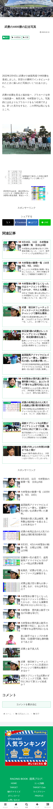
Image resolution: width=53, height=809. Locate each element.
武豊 (26, 37)
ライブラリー (39, 792)
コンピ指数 (39, 783)
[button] (47, 520)
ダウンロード (14, 796)
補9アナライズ (13, 792)
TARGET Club (39, 787)
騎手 (7, 37)
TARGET (14, 787)
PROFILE (39, 796)
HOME (14, 783)
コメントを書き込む (26, 704)
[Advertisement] (26, 56)
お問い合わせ (14, 800)
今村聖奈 (17, 37)
